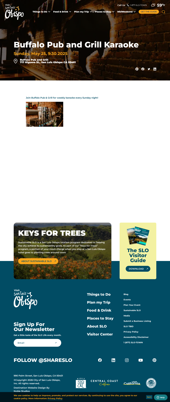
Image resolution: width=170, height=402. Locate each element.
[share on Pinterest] (136, 69)
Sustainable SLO (132, 310)
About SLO (97, 326)
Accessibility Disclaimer (136, 337)
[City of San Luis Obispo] (151, 383)
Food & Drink (60, 12)
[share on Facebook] (142, 69)
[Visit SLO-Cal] (81, 383)
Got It (149, 397)
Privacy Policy (131, 332)
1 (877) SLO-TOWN (133, 342)
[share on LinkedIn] (154, 69)
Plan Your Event (132, 305)
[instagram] (127, 360)
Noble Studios (22, 391)
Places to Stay (103, 12)
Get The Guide (149, 11)
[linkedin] (113, 360)
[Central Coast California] (104, 383)
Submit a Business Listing (137, 321)
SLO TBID (128, 326)
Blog (126, 294)
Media (127, 316)
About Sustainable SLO (36, 261)
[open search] (163, 11)
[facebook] (100, 360)
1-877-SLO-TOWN (138, 5)
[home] (15, 10)
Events (127, 299)
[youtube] (140, 360)
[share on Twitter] (148, 69)
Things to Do (40, 12)
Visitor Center (100, 334)
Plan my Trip (81, 12)
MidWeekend (125, 12)
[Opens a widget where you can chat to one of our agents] (161, 398)
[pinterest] (154, 360)
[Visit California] (132, 383)
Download (136, 268)
